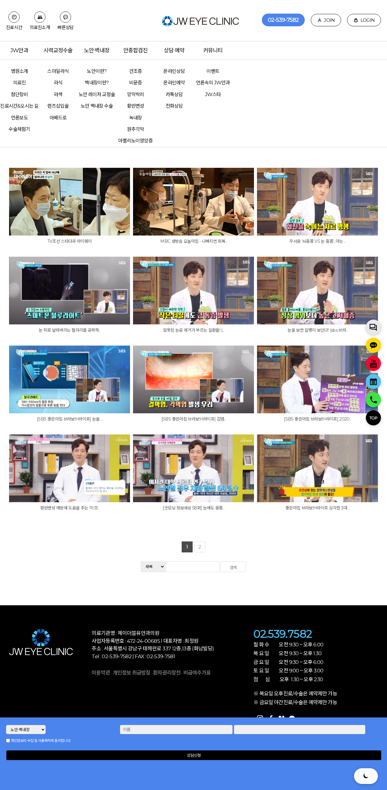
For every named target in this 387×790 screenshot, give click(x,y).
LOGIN (367, 20)
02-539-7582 (283, 20)
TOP (373, 417)
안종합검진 (135, 50)
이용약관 (101, 673)
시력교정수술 (58, 50)
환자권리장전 (167, 673)
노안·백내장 (96, 50)
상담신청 (193, 755)
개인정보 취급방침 (131, 673)
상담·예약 (174, 50)
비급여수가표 (197, 673)
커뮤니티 (213, 50)
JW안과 (19, 50)
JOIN (329, 20)
